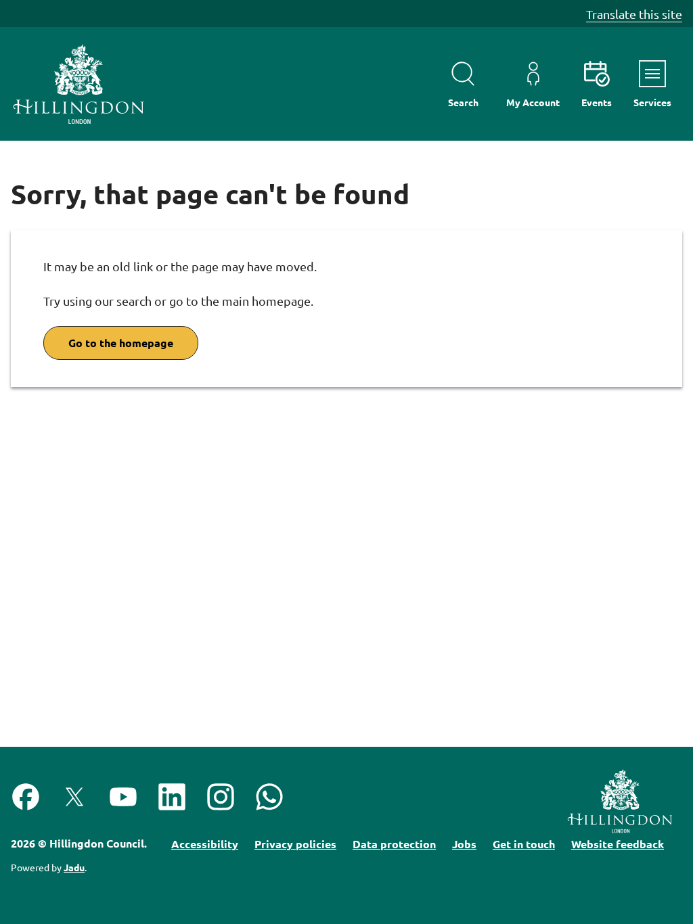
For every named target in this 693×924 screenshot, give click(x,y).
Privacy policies (295, 844)
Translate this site (634, 14)
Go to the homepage (120, 343)
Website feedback (617, 844)
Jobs (464, 844)
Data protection (394, 844)
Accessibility (204, 844)
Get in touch (524, 844)
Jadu (74, 867)
